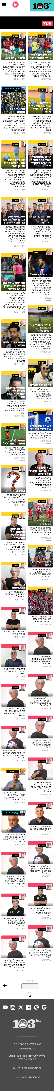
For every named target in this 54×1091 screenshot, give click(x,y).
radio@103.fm (27, 1048)
